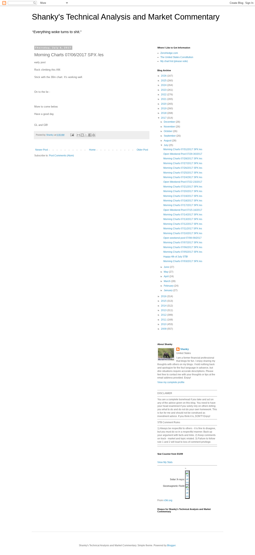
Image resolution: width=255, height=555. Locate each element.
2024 (164, 85)
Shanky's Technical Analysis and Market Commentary (126, 16)
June (167, 267)
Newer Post (41, 149)
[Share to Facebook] (90, 135)
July (166, 145)
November (170, 126)
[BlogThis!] (82, 135)
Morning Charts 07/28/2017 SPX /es (182, 158)
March (167, 281)
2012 (164, 314)
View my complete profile (170, 382)
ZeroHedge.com (169, 53)
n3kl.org (168, 500)
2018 (164, 113)
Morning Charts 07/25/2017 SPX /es (182, 172)
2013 (164, 310)
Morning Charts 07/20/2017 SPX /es (182, 191)
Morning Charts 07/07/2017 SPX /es (182, 242)
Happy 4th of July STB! (175, 256)
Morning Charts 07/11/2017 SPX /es (182, 228)
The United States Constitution (176, 57)
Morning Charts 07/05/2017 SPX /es (182, 251)
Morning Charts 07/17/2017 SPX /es (182, 205)
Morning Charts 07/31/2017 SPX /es (182, 149)
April (166, 276)
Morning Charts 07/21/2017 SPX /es (182, 186)
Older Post (142, 149)
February (169, 285)
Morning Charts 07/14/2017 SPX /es (182, 214)
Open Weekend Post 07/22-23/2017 (182, 181)
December (170, 121)
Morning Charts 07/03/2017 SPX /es (182, 261)
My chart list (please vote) (174, 61)
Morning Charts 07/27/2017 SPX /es (182, 163)
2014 (164, 305)
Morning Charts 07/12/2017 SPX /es (182, 224)
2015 (164, 301)
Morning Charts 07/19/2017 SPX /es (182, 196)
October (168, 131)
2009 (164, 328)
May (166, 271)
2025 (164, 80)
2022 (164, 94)
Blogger (171, 545)
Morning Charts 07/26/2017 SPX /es (182, 168)
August (168, 140)
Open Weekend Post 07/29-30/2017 (182, 154)
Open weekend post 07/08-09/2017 (182, 238)
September (170, 135)
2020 (164, 104)
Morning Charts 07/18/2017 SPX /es (182, 200)
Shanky (184, 349)
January (168, 290)
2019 (164, 108)
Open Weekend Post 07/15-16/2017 (182, 210)
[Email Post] (72, 135)
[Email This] (78, 135)
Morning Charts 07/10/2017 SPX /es (182, 233)
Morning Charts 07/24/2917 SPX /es (182, 177)
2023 (164, 90)
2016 (164, 296)
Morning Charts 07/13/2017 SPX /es (182, 219)
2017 (164, 117)
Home (92, 149)
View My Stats (165, 462)
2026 (164, 75)
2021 (164, 99)
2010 (164, 324)
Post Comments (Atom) (61, 155)
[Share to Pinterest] (94, 135)
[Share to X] (86, 135)
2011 (164, 319)
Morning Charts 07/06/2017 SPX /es (182, 247)
